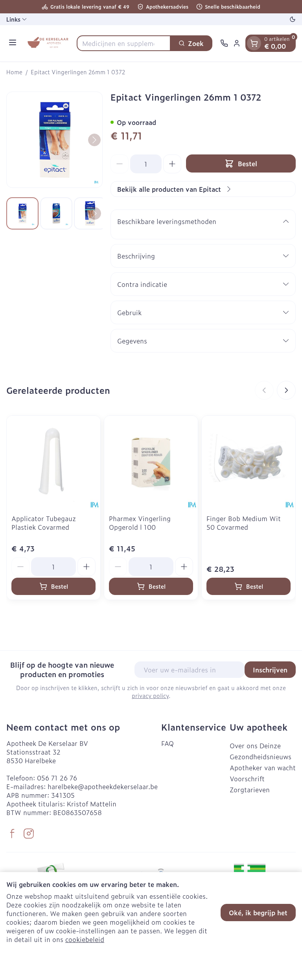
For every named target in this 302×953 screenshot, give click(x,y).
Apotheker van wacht (263, 767)
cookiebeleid (84, 939)
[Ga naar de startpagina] (48, 43)
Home (14, 72)
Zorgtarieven (250, 789)
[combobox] (124, 43)
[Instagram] (29, 833)
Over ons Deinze (255, 745)
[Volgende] (94, 140)
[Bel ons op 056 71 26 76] (224, 43)
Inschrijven (270, 669)
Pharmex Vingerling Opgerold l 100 (140, 523)
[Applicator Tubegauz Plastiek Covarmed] (53, 462)
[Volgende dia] (286, 390)
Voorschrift (247, 778)
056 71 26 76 (57, 777)
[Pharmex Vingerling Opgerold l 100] (151, 462)
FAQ (167, 743)
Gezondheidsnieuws (260, 756)
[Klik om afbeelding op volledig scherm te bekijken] (54, 139)
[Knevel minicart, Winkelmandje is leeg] (254, 43)
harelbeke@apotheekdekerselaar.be (103, 786)
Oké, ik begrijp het (258, 912)
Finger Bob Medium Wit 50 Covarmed (243, 523)
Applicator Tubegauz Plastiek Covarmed (43, 523)
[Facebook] (12, 833)
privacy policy (150, 695)
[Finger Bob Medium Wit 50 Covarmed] (248, 462)
